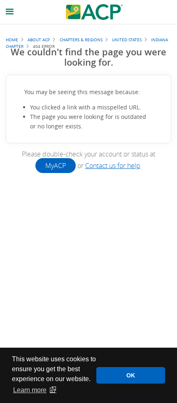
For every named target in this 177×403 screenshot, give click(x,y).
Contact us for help (112, 165)
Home (12, 40)
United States (127, 40)
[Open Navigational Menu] (10, 12)
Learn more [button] (30, 390)
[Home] (94, 12)
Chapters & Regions (81, 40)
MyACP (55, 165)
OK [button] (130, 375)
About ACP (39, 40)
